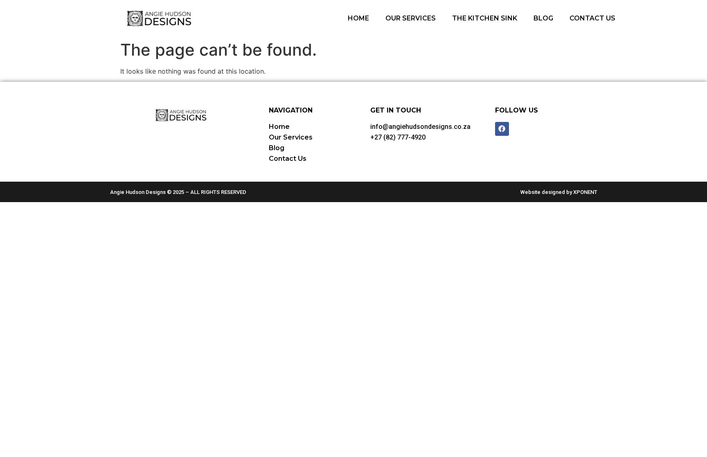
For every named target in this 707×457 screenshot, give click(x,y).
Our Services (410, 18)
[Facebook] (502, 129)
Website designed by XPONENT (558, 192)
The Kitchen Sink (484, 18)
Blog (543, 18)
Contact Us (592, 18)
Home (358, 18)
